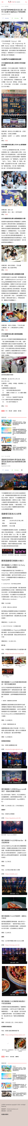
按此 (6, 140)
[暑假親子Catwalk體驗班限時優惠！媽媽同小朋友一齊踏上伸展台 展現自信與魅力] (6, 448)
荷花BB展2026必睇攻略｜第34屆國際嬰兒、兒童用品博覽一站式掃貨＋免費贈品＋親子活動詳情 (20, 440)
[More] (21, 18)
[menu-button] (2, 2)
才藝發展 (14, 445)
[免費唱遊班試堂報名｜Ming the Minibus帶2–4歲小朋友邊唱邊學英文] (6, 423)
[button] (26, 2)
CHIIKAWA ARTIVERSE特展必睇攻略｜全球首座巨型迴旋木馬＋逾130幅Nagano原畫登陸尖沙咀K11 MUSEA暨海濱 (20, 432)
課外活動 (19, 410)
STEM (6, 410)
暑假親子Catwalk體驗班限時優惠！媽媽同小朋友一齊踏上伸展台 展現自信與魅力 (20, 449)
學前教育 (14, 420)
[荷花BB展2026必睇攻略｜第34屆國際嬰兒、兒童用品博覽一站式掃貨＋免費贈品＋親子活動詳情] (6, 440)
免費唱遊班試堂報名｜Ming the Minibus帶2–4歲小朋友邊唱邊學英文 (19, 423)
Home (2, 6)
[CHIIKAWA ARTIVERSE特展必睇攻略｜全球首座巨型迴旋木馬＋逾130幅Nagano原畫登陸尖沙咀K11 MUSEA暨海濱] (6, 430)
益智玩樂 (6, 6)
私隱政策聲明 (4, 1114)
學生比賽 (10, 410)
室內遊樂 (14, 427)
